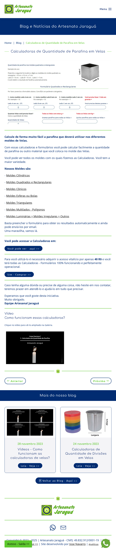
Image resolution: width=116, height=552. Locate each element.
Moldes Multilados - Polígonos (25, 209)
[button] (105, 9)
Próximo (99, 381)
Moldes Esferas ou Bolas (21, 196)
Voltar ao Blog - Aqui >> (59, 480)
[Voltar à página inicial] (18, 9)
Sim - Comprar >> (19, 274)
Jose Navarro (77, 544)
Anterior (17, 381)
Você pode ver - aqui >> (23, 248)
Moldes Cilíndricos (18, 175)
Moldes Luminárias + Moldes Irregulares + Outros (37, 216)
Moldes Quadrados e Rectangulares (29, 182)
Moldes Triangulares (19, 203)
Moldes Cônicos (16, 189)
